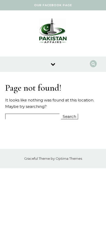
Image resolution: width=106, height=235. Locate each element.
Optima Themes (69, 158)
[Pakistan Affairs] (53, 31)
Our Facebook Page (53, 5)
